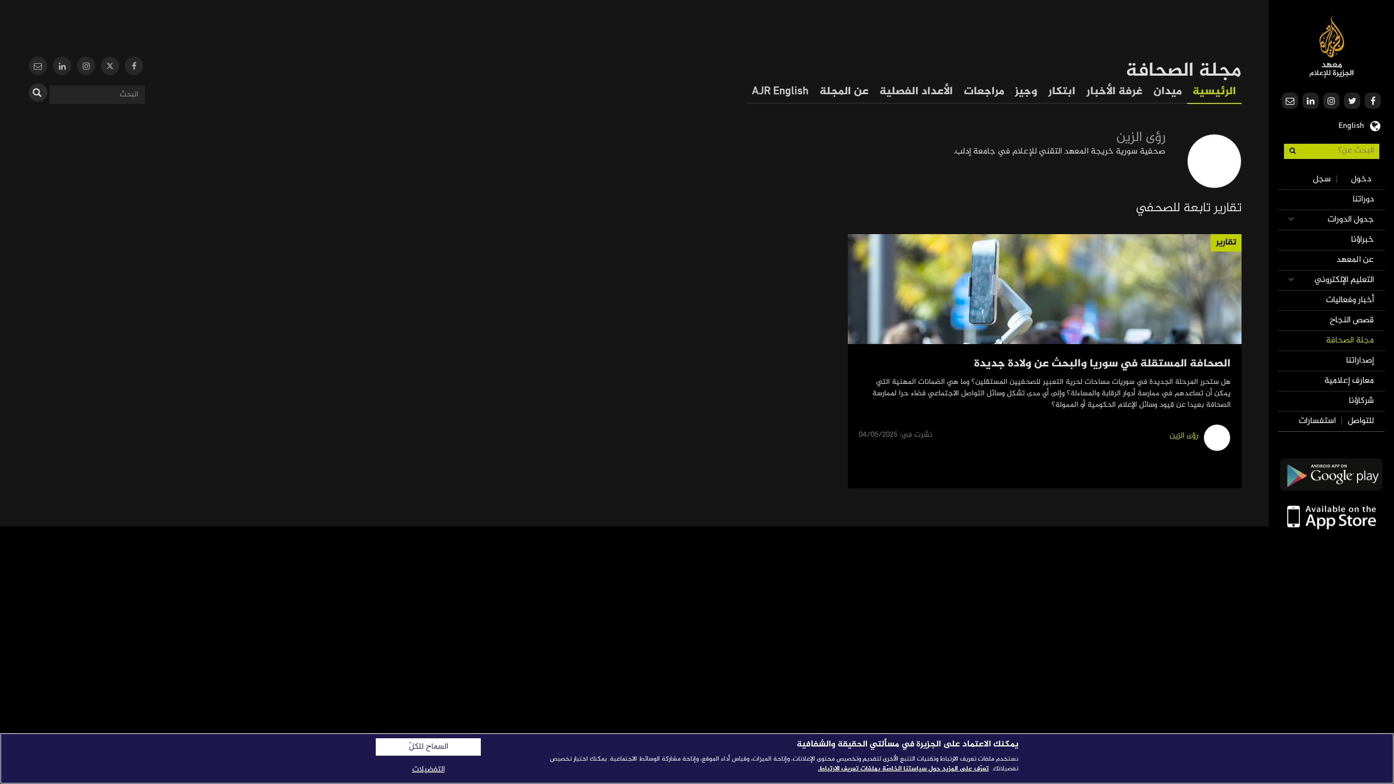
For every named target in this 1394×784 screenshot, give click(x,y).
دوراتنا (1363, 199)
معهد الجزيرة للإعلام (1332, 46)
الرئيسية (1214, 92)
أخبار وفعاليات (1350, 300)
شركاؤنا (1361, 401)
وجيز (1026, 92)
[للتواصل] (38, 67)
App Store (1331, 516)
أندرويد (1331, 474)
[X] (110, 67)
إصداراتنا (1360, 360)
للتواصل (1361, 421)
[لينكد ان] (62, 67)
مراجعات (984, 92)
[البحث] (38, 92)
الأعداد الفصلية (916, 92)
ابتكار (1061, 92)
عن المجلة (844, 92)
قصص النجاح (1352, 320)
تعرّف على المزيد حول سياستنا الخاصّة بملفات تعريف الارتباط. (903, 768)
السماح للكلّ (428, 747)
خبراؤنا (1362, 239)
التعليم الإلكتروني (1344, 280)
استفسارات (1317, 421)
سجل (1322, 179)
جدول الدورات (1351, 219)
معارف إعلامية (1349, 380)
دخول (1361, 179)
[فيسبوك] (134, 67)
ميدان (1167, 92)
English (1351, 125)
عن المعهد (1355, 260)
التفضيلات (428, 769)
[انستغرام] (86, 67)
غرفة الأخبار (1114, 92)
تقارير (1226, 242)
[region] (697, 758)
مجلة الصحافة (1350, 340)
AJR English (780, 92)
